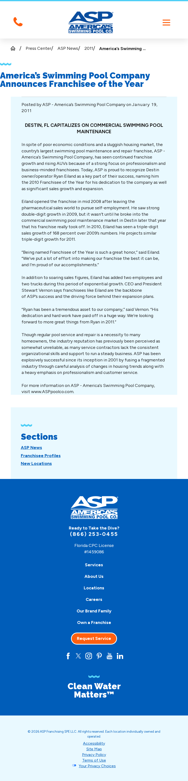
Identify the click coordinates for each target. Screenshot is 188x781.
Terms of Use (94, 760)
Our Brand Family (94, 610)
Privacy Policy (94, 754)
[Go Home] (15, 48)
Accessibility (94, 743)
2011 (88, 48)
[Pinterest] (99, 656)
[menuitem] (31, 447)
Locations (94, 587)
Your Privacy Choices (97, 766)
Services (94, 564)
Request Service (94, 638)
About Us (94, 576)
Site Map (94, 749)
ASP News (68, 48)
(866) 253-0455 (94, 534)
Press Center (38, 48)
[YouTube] (109, 656)
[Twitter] (78, 656)
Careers (94, 599)
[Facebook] (68, 656)
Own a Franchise (94, 622)
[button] (166, 22)
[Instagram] (88, 656)
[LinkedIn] (120, 656)
